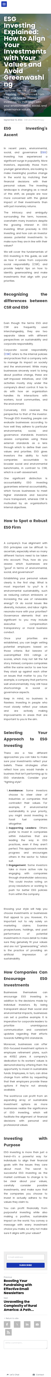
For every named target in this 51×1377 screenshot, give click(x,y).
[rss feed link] (8, 1332)
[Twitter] (17, 1324)
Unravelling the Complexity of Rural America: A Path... (20, 1306)
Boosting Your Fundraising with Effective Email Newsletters (18, 1287)
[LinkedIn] (27, 1324)
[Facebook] (7, 1324)
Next (6, 1298)
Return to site (12, 1318)
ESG (43, 152)
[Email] (37, 1324)
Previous (8, 1277)
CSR (7, 354)
